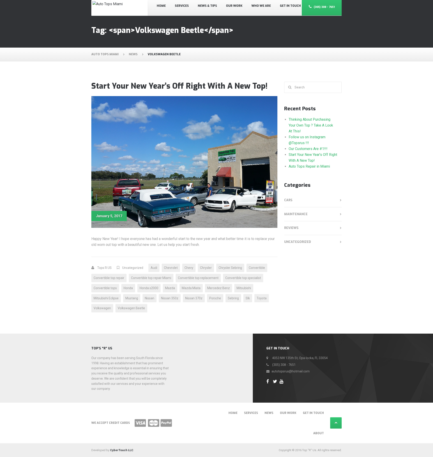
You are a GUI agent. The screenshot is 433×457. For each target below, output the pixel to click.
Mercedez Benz (218, 288)
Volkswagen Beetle (131, 308)
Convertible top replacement (198, 278)
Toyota (262, 298)
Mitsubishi (244, 288)
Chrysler (206, 268)
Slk (248, 298)
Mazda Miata (191, 288)
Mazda (170, 288)
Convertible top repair (109, 278)
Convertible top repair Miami (151, 278)
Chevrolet (171, 268)
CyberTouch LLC (121, 450)
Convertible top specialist (243, 278)
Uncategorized (132, 268)
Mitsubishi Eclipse (106, 298)
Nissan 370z (194, 298)
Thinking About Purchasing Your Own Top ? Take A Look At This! (311, 125)
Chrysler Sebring (230, 268)
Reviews (291, 228)
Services (251, 413)
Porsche (215, 298)
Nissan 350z (169, 298)
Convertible (257, 268)
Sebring (233, 298)
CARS (288, 200)
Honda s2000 (149, 288)
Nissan (149, 298)
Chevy (188, 268)
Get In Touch (313, 413)
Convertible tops (105, 288)
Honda (128, 288)
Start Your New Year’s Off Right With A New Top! (179, 86)
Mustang (131, 298)
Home (232, 413)
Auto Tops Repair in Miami (309, 166)
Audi (154, 268)
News (269, 413)
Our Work (288, 413)
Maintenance (296, 214)
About (318, 433)
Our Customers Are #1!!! (308, 149)
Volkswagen (102, 308)
